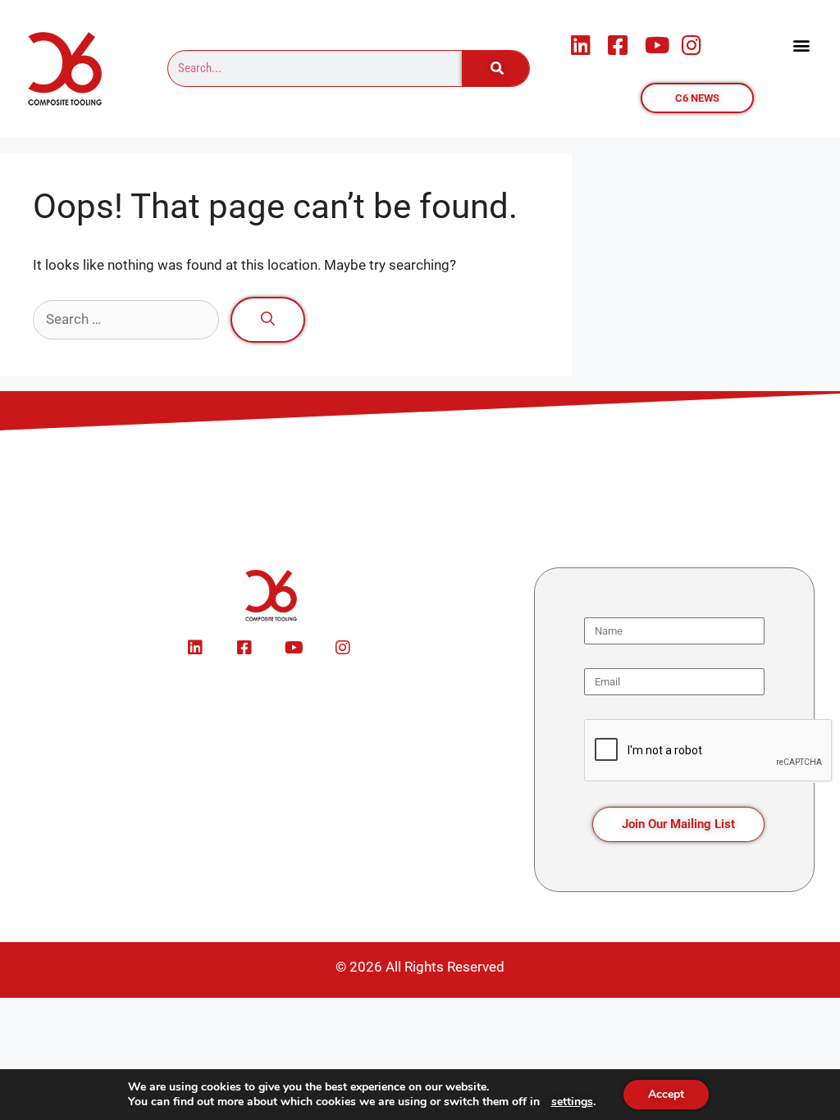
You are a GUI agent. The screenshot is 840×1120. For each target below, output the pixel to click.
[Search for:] (127, 319)
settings (572, 1102)
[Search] (495, 68)
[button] (801, 44)
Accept (666, 1094)
